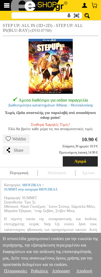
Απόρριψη (61, 271)
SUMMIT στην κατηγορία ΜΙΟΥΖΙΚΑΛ (31, 189)
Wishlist (19, 139)
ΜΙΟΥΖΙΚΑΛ (31, 185)
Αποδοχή (84, 271)
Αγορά (80, 161)
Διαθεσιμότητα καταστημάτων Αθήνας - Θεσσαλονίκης (50, 105)
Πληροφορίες (15, 271)
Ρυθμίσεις (39, 271)
